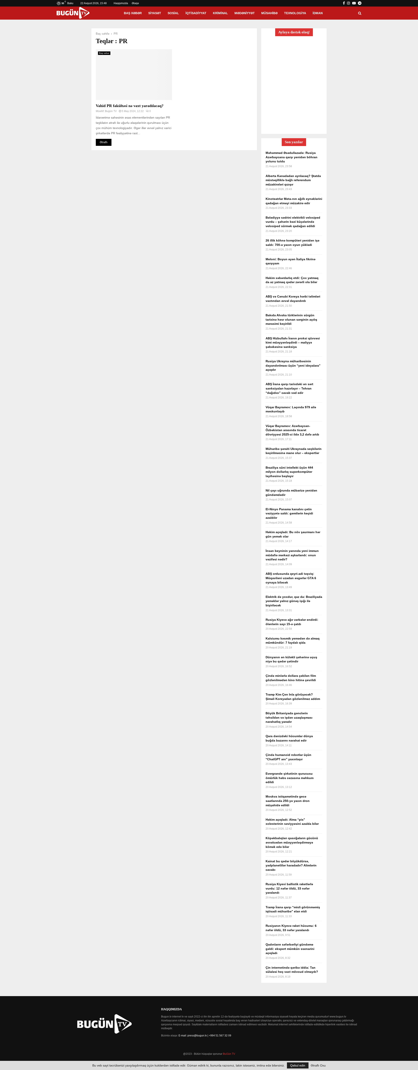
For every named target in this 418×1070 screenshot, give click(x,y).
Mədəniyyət (244, 13)
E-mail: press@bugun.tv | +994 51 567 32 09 (205, 1035)
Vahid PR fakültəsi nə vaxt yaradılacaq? (129, 106)
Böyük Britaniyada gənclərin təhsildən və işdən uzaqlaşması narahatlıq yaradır (289, 717)
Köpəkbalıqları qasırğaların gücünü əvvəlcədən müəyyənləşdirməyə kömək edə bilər (292, 842)
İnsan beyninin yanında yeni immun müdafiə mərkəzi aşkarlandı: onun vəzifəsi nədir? (292, 555)
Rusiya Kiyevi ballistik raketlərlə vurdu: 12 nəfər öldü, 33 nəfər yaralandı (289, 888)
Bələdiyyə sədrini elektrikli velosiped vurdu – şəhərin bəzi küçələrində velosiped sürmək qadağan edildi (293, 222)
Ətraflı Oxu (318, 1065)
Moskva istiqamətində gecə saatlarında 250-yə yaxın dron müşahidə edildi (288, 801)
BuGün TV (229, 1053)
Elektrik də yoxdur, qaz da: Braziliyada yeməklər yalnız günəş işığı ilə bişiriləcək (294, 601)
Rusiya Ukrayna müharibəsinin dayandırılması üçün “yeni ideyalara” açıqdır (293, 365)
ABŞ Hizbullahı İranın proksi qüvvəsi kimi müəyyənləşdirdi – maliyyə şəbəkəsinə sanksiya (293, 343)
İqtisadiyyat (195, 13)
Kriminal (220, 13)
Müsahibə (269, 13)
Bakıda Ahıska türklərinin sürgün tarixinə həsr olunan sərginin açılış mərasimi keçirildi (291, 319)
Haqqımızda (121, 3)
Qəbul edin (297, 1065)
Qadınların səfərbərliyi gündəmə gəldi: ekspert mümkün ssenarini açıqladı (290, 949)
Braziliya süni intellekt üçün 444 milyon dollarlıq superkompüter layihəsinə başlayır (289, 472)
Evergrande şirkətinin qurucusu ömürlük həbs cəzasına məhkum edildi (290, 778)
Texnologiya (295, 13)
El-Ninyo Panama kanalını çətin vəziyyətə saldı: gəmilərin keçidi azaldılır (289, 513)
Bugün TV (111, 111)
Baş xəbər (133, 13)
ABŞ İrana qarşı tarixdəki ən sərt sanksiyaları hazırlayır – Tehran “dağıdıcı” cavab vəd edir (289, 388)
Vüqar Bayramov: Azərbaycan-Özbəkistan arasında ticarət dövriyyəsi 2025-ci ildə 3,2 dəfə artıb (292, 430)
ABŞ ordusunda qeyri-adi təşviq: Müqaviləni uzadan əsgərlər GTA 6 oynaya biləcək (291, 578)
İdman (318, 13)
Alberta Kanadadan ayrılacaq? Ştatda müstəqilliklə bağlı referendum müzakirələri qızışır (293, 180)
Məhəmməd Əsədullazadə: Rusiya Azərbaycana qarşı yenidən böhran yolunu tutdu (291, 157)
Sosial (173, 13)
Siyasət (154, 13)
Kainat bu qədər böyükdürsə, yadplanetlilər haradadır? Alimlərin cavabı (291, 865)
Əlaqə (135, 3)
